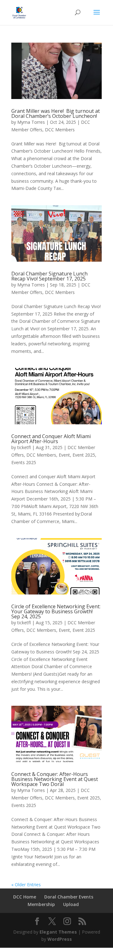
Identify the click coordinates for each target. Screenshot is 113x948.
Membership (41, 904)
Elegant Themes (58, 932)
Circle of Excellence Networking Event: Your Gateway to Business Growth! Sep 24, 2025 (55, 611)
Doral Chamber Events (68, 897)
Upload (71, 904)
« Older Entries (26, 885)
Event (64, 455)
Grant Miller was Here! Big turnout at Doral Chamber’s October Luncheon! (55, 113)
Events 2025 (23, 462)
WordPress (59, 939)
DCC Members (60, 130)
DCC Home (24, 897)
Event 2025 (84, 455)
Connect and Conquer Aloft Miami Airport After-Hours (51, 439)
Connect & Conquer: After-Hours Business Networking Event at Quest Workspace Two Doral (54, 779)
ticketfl (24, 447)
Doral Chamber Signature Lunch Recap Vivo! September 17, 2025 (49, 276)
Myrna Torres (31, 122)
